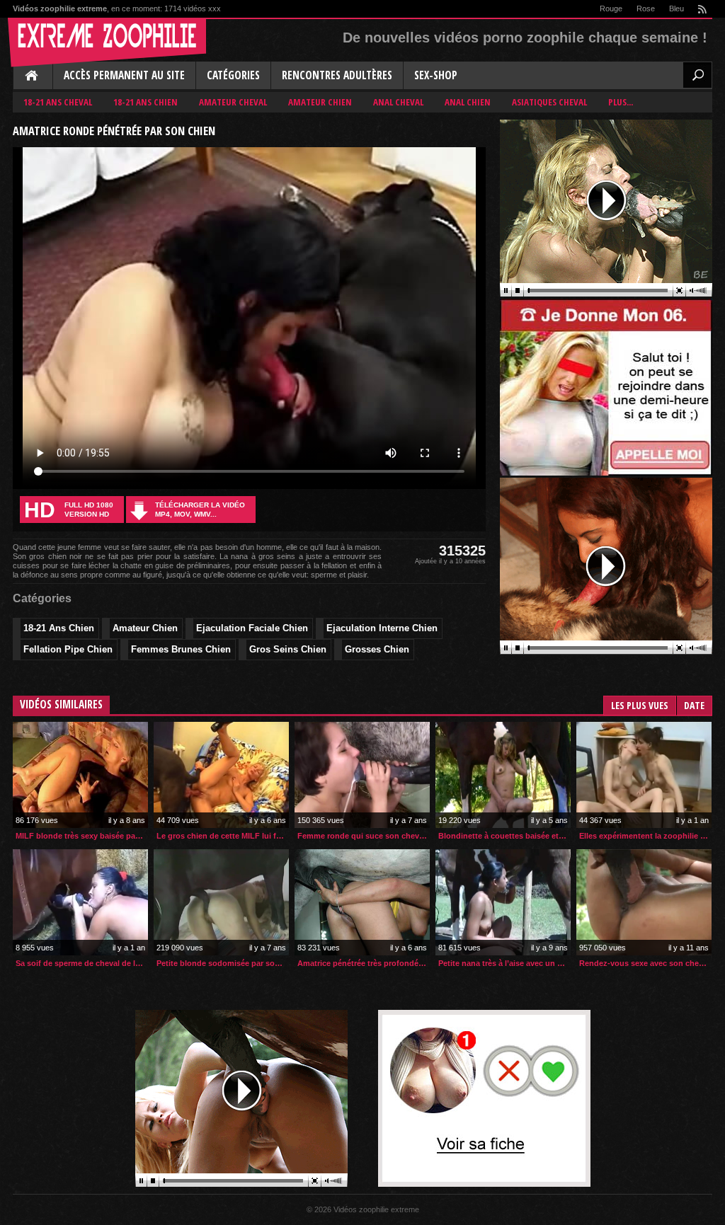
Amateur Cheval (233, 102)
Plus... (620, 102)
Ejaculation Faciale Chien (252, 628)
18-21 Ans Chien (145, 102)
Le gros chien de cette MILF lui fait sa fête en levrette (222, 836)
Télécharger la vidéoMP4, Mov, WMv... (200, 509)
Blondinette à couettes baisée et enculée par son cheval (504, 836)
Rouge (611, 8)
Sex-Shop (435, 75)
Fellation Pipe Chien (68, 649)
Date (694, 705)
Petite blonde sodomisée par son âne (222, 963)
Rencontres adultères (337, 75)
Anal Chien (468, 102)
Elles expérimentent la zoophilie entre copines (645, 836)
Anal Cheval (398, 102)
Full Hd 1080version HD (68, 510)
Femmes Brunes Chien (181, 649)
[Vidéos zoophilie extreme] (107, 42)
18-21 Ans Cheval (57, 102)
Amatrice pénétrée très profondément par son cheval (363, 963)
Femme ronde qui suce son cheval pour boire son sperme (363, 836)
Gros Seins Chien (287, 649)
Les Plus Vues (639, 705)
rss (701, 9)
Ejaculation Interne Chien (382, 628)
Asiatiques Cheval (549, 102)
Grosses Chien (377, 649)
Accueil (32, 76)
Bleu (676, 8)
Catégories (233, 75)
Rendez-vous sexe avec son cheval (644, 963)
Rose (645, 8)
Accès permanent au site (124, 75)
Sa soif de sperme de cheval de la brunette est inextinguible (82, 963)
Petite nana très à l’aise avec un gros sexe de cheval (504, 963)
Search (697, 75)
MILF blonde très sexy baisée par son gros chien (82, 836)
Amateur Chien (320, 102)
